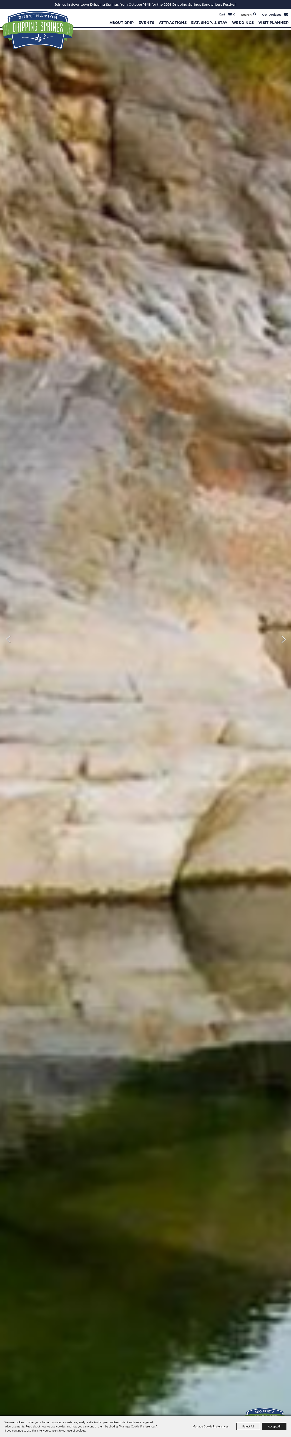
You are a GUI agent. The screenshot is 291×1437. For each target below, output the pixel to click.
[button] (8, 639)
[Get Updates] (275, 14)
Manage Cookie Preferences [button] (210, 1426)
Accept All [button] (274, 1426)
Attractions (173, 22)
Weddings (243, 22)
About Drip (122, 22)
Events (146, 22)
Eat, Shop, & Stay (209, 22)
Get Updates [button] (275, 14)
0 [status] (234, 14)
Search (254, 14)
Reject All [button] (248, 1426)
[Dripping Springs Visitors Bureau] (37, 30)
